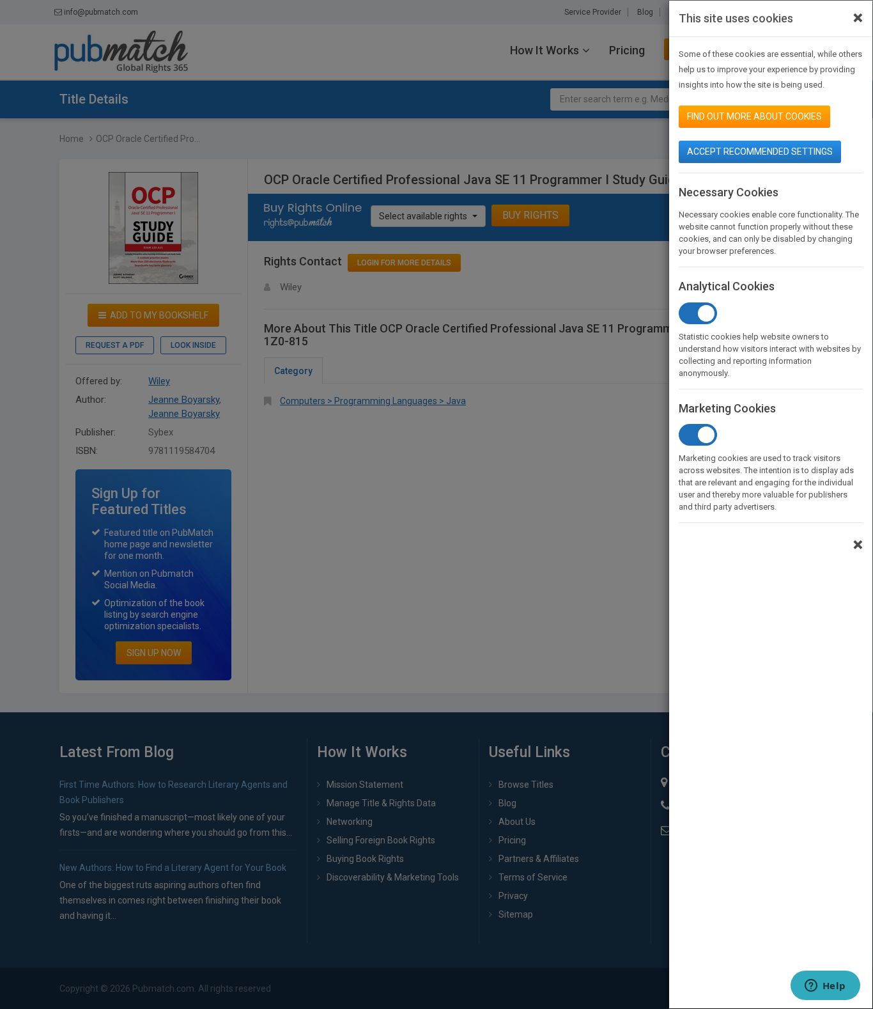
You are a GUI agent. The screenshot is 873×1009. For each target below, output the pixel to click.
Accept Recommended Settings (760, 151)
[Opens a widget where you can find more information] (825, 987)
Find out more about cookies (754, 116)
